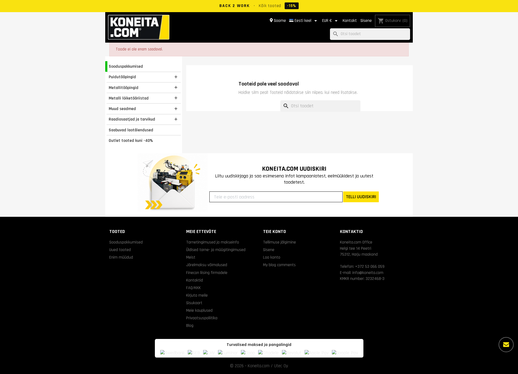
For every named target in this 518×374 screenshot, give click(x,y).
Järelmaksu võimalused (206, 264)
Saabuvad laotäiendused (131, 130)
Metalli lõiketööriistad (129, 98)
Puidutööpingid (122, 77)
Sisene (366, 20)
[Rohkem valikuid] (506, 344)
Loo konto (271, 257)
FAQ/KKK (193, 287)
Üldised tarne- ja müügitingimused (216, 249)
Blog (189, 325)
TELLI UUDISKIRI (361, 197)
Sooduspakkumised (126, 66)
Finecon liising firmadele (206, 272)
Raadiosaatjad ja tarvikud (132, 119)
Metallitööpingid (123, 87)
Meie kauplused (199, 310)
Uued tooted (120, 249)
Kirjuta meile (197, 295)
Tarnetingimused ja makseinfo (212, 242)
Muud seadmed (122, 108)
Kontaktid (194, 280)
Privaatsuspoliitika (201, 318)
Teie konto (274, 231)
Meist (190, 257)
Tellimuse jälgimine (279, 242)
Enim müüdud (121, 257)
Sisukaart (194, 303)
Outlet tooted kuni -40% (131, 140)
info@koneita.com (367, 272)
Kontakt (350, 20)
